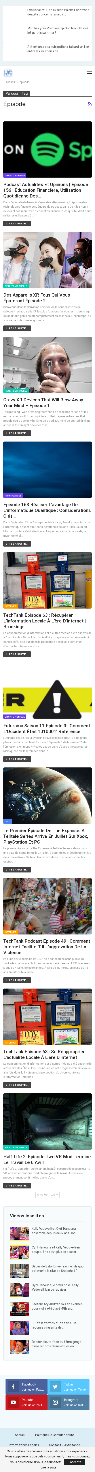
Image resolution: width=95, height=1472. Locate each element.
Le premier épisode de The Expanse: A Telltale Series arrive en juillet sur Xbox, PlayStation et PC (45, 836)
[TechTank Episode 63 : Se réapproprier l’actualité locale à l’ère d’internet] (47, 1017)
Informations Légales (24, 1445)
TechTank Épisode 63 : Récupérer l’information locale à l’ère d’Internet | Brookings (44, 621)
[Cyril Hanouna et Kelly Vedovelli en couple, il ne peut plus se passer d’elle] (19, 1252)
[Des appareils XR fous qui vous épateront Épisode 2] (47, 260)
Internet (10, 606)
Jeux (8, 821)
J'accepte (74, 1462)
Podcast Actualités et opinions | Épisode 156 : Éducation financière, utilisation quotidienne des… (45, 190)
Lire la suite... (17, 223)
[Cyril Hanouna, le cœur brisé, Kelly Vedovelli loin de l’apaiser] (19, 1290)
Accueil (20, 1435)
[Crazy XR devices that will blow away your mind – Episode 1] (47, 365)
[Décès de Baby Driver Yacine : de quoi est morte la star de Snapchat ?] (19, 1271)
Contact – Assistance (64, 1445)
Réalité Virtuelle (16, 286)
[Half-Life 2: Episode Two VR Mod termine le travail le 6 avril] (47, 1121)
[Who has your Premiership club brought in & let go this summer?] (15, 33)
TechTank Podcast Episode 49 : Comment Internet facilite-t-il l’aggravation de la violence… (46, 946)
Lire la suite (49, 1467)
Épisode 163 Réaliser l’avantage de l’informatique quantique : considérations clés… (47, 510)
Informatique (13, 495)
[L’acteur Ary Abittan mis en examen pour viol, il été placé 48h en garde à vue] (19, 1309)
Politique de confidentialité (54, 1435)
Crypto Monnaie (15, 175)
